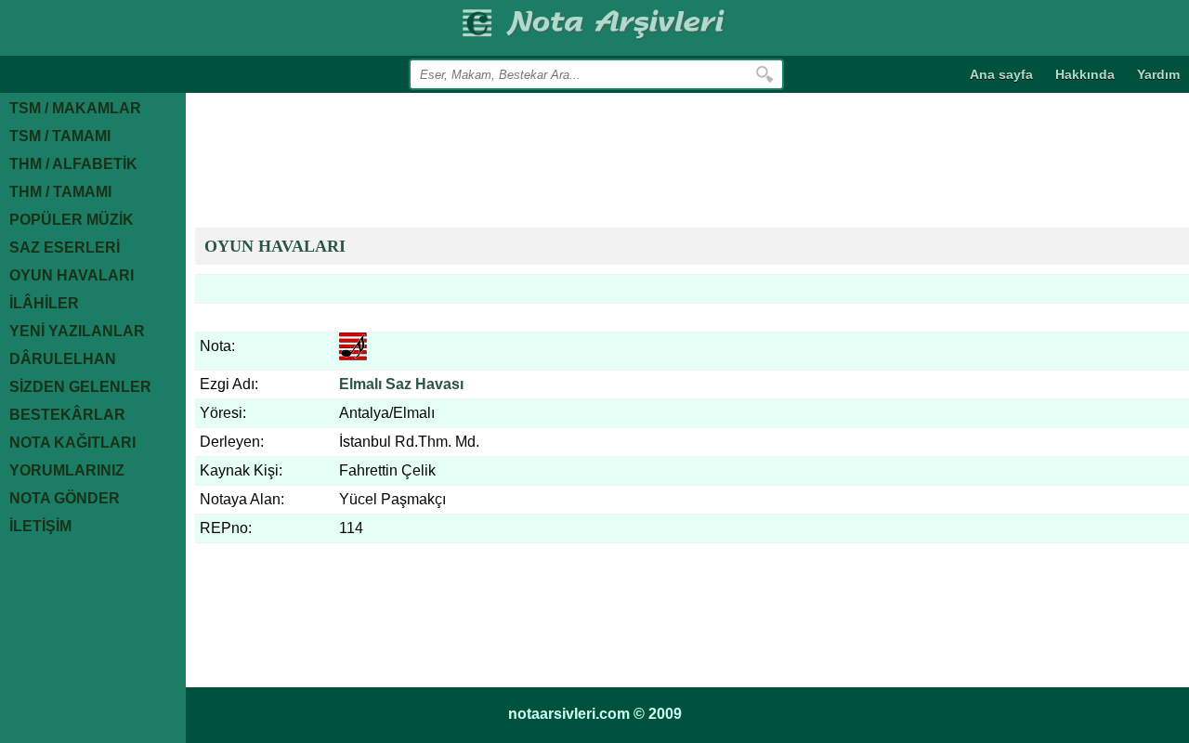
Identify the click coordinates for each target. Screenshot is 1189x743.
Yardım (1158, 74)
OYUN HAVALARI (275, 246)
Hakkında (1085, 74)
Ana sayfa (1001, 74)
